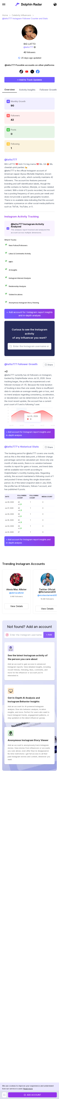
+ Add (49, 634)
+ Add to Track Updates (29, 79)
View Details (16, 606)
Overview (9, 89)
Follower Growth (48, 89)
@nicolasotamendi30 (47, 595)
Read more (28, 1089)
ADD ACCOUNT (34, 1095)
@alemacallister (16, 593)
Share (50, 365)
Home (5, 15)
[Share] (4, 1094)
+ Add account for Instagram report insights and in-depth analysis (29, 314)
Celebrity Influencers (21, 15)
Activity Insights (27, 89)
